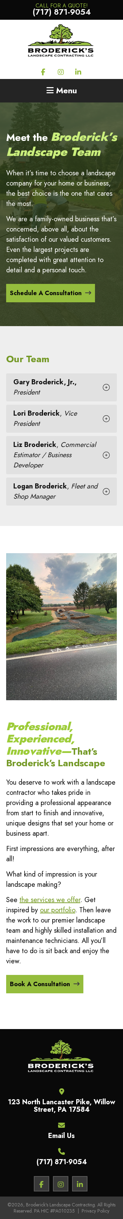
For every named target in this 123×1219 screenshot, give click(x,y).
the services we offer (49, 900)
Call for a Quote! (61, 7)
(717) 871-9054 (62, 1162)
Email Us (61, 1136)
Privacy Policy (95, 1210)
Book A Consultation (40, 984)
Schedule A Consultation (46, 293)
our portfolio (57, 910)
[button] (61, 387)
